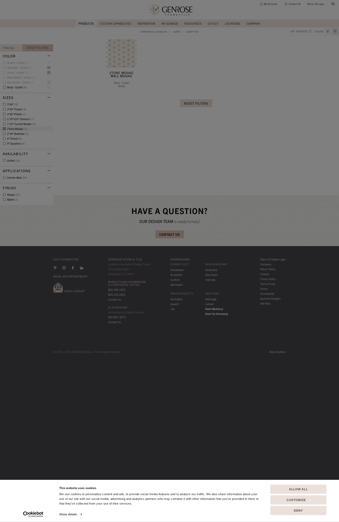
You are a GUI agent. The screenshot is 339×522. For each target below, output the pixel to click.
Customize (296, 499)
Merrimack (211, 274)
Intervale (210, 279)
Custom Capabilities (115, 23)
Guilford (175, 279)
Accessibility (267, 293)
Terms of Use (267, 283)
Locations (233, 23)
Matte (12, 199)
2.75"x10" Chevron (20, 119)
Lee (172, 309)
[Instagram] (64, 267)
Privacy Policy (268, 279)
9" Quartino (16, 143)
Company (254, 23)
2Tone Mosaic (17, 128)
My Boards (169, 23)
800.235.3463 (116, 294)
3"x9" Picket (16, 114)
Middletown (177, 270)
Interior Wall (17, 177)
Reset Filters (196, 103)
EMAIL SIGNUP (74, 291)
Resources (193, 23)
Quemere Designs (270, 298)
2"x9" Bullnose (17, 133)
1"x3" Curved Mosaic (21, 124)
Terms (263, 288)
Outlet (213, 23)
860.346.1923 (116, 289)
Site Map (265, 303)
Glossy (13, 194)
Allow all (298, 489)
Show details (68, 514)
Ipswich (174, 304)
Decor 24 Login (315, 3)
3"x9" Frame (16, 109)
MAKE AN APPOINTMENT (70, 276)
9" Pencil (14, 138)
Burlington (176, 299)
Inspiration (146, 23)
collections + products (153, 31)
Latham (209, 304)
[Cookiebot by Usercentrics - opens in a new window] (33, 514)
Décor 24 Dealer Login (273, 259)
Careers (264, 274)
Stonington (176, 284)
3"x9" (12, 104)
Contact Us (295, 3)
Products (86, 23)
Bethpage (210, 299)
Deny (298, 510)
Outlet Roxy (192, 31)
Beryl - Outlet (17, 87)
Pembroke (211, 270)
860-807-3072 (117, 317)
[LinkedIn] (81, 267)
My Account (270, 3)
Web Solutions (277, 351)
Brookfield (176, 274)
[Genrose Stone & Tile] (171, 10)
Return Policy (267, 269)
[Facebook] (327, 31)
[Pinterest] (55, 267)
